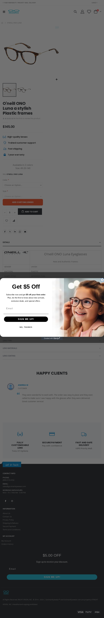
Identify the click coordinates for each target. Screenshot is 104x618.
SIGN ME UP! (26, 319)
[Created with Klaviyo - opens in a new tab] (52, 338)
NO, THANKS (26, 327)
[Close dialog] (102, 280)
